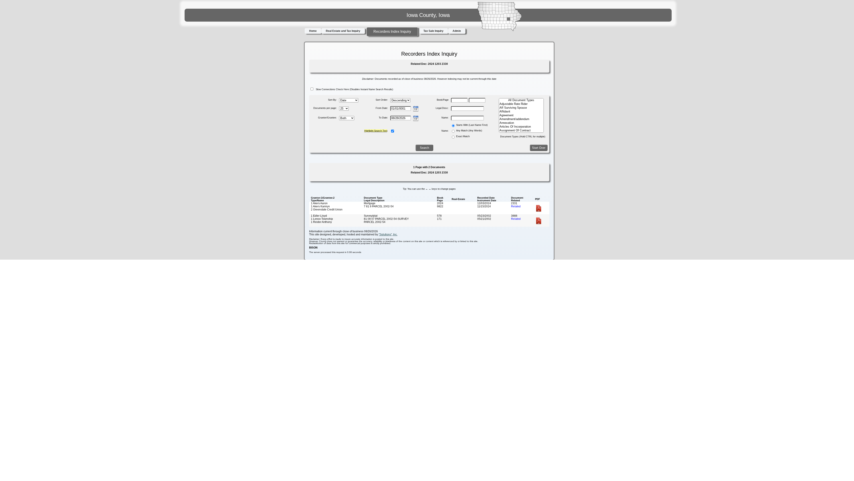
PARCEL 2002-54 (374, 222)
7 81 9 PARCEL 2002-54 (379, 206)
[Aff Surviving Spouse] (521, 108)
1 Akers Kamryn (320, 206)
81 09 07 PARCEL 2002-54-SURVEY (386, 218)
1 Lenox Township (322, 218)
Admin (457, 31)
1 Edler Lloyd (319, 215)
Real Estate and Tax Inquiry (343, 31)
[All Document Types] (521, 100)
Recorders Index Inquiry (392, 31)
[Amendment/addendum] (521, 119)
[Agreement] (521, 115)
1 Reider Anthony (321, 222)
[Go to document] (538, 211)
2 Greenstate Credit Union (326, 209)
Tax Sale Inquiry (433, 31)
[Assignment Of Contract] (521, 130)
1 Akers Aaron (319, 203)
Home (313, 31)
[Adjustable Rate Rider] (521, 104)
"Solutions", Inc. (388, 234)
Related (516, 206)
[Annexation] (521, 123)
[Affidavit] (521, 112)
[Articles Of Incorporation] (521, 127)
